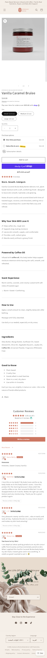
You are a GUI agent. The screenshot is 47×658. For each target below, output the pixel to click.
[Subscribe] (37, 597)
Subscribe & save (15, 146)
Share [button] (6, 397)
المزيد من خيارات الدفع (23, 171)
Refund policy (16, 650)
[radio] (4, 139)
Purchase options (8, 135)
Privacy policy (26, 650)
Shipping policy (10, 653)
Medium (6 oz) (26, 114)
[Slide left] (18, 85)
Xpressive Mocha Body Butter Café (22, 647)
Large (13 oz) (9, 119)
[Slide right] (28, 85)
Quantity (4, 124)
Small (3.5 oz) (9, 114)
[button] (4, 9)
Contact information (23, 653)
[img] (7, 454)
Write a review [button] (23, 439)
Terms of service (37, 650)
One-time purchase (13, 140)
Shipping (4, 101)
